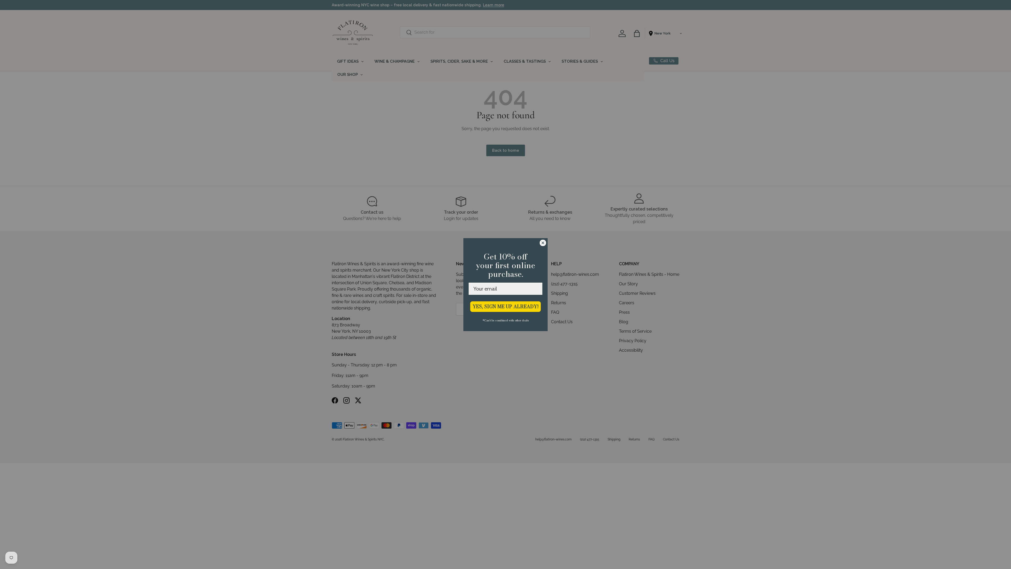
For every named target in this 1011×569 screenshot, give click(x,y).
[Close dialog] (543, 243)
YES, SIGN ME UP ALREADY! (506, 306)
